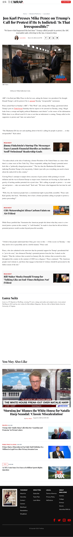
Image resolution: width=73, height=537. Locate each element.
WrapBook (23, 514)
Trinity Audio (20, 91)
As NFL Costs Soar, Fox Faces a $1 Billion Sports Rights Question (22, 468)
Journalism (46, 14)
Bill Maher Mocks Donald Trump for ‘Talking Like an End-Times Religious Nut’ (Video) (26, 279)
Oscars (61, 506)
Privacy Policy (50, 497)
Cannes (61, 496)
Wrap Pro (37, 490)
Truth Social (18, 108)
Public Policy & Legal (9, 444)
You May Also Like (14, 361)
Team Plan (36, 497)
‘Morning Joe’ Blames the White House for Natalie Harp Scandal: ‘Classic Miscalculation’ (36, 412)
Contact (22, 500)
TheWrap (23, 490)
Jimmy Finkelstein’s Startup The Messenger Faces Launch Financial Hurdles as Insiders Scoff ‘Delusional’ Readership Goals (27, 148)
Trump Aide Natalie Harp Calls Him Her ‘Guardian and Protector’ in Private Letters (22, 429)
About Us (23, 493)
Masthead (23, 507)
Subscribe (66, 2)
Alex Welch (29, 418)
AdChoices (49, 500)
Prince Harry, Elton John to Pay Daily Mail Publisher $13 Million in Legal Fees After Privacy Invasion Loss (22, 448)
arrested (32, 101)
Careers (22, 503)
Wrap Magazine (63, 491)
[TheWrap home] (15, 2)
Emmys (61, 502)
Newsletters (24, 510)
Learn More (36, 500)
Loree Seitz (23, 38)
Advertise (23, 497)
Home (25, 14)
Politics (5, 425)
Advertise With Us (64, 509)
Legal (48, 490)
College (61, 499)
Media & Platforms (35, 14)
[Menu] (4, 2)
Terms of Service (51, 493)
